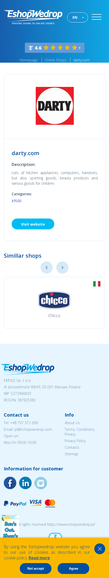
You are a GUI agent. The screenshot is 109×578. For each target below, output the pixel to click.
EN (74, 17)
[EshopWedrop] (33, 17)
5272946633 (21, 393)
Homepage (29, 60)
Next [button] (62, 267)
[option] (54, 303)
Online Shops (55, 60)
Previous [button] (47, 267)
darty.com (81, 60)
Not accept (35, 568)
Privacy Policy (75, 440)
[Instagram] (25, 483)
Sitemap (71, 453)
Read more (39, 558)
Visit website (33, 224)
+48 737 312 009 (24, 422)
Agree (73, 568)
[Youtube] (40, 483)
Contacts (72, 447)
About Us (72, 422)
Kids (18, 200)
